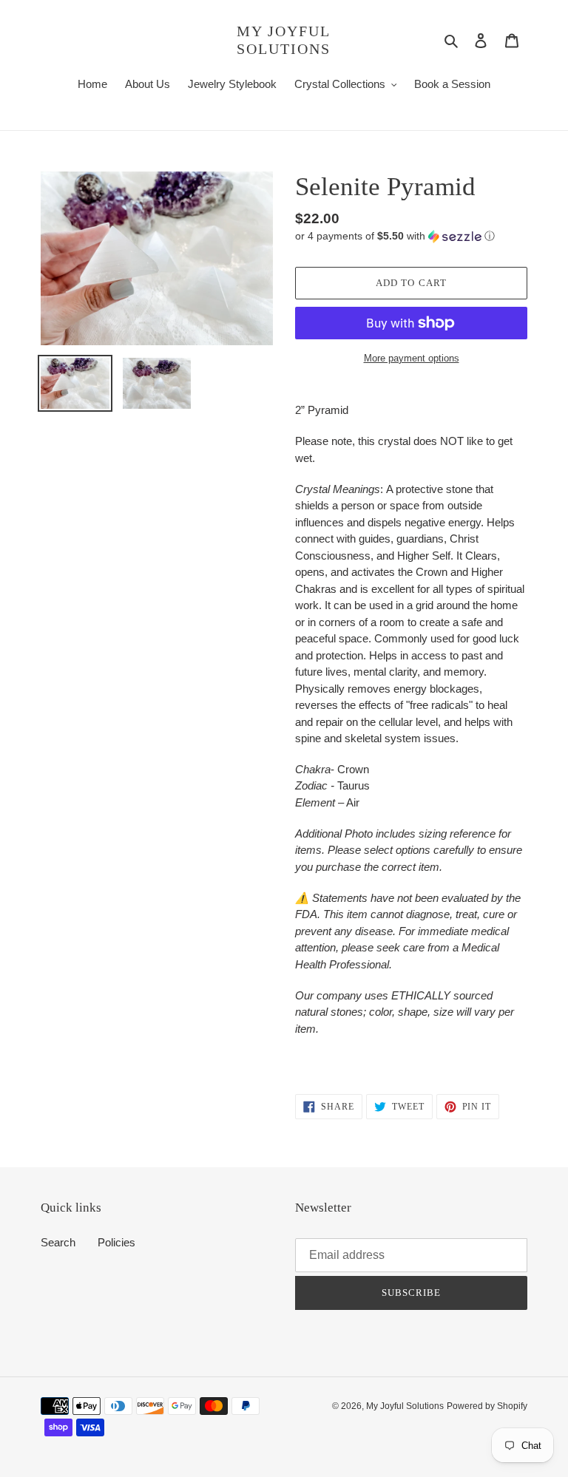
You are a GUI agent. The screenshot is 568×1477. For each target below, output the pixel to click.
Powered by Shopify (487, 1406)
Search (58, 1242)
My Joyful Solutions (284, 40)
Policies (116, 1242)
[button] (395, 236)
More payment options (411, 358)
